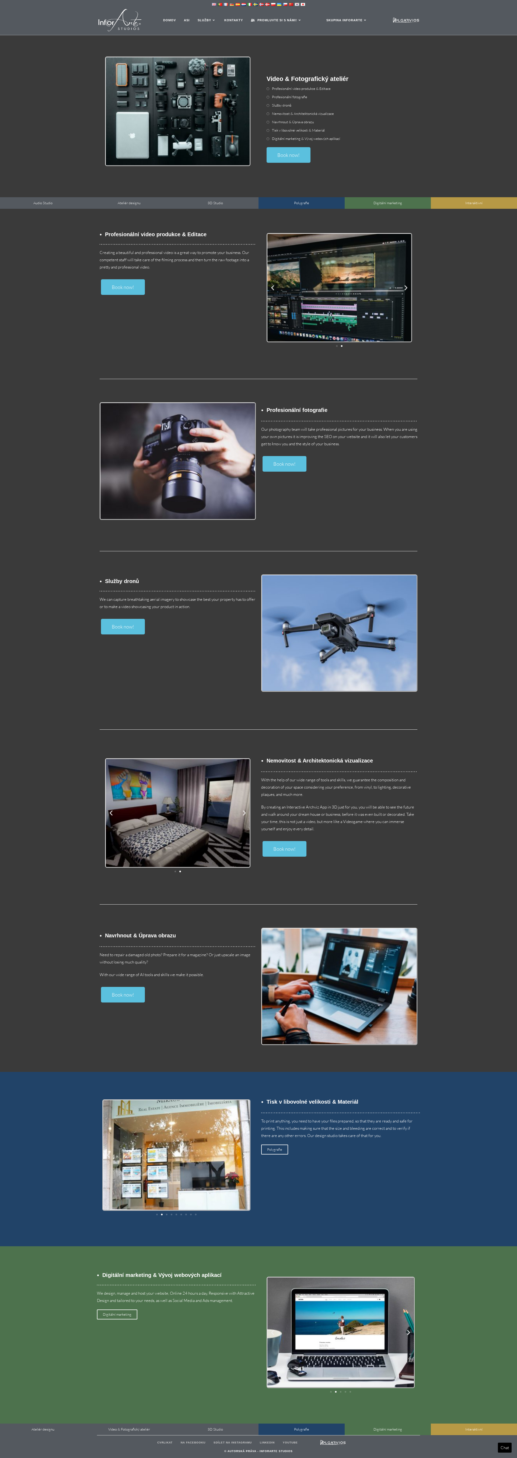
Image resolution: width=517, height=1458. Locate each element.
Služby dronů (281, 105)
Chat (505, 1447)
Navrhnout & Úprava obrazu (293, 122)
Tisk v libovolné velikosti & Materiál (298, 130)
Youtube (290, 1442)
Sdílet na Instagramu (233, 1442)
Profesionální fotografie (289, 97)
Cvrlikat (165, 1442)
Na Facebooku (193, 1442)
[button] (272, 287)
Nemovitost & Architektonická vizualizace (303, 113)
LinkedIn (267, 1442)
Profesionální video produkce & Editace (301, 88)
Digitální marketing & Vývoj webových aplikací (306, 138)
